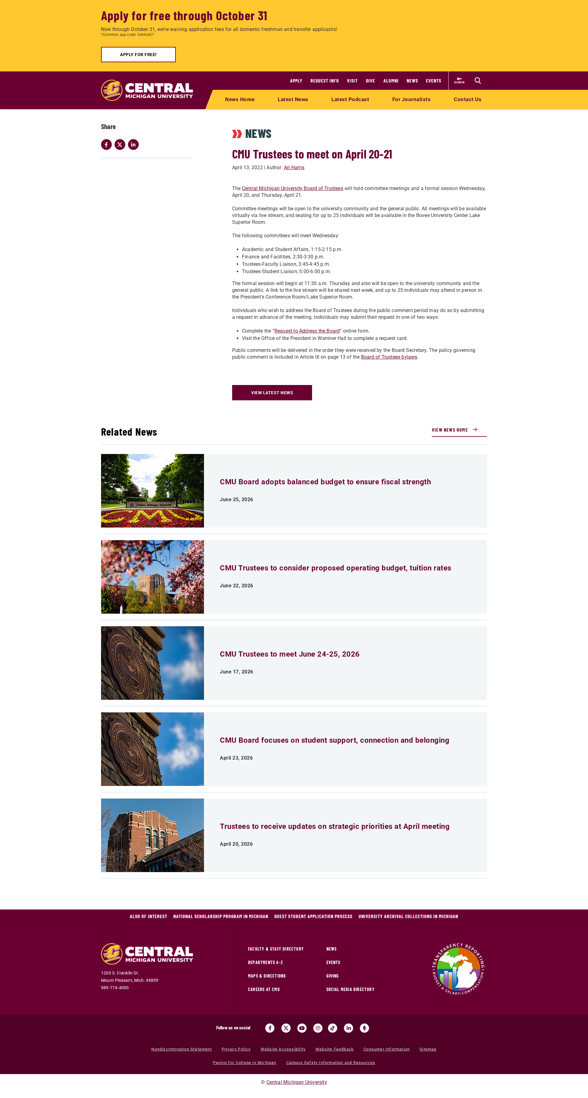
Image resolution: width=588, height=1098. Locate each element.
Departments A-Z (265, 962)
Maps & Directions (267, 975)
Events (433, 80)
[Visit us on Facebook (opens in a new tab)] (270, 1028)
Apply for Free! (138, 54)
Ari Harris (294, 167)
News (412, 80)
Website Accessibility (283, 1049)
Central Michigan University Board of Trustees (292, 188)
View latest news (272, 392)
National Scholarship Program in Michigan (220, 916)
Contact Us (467, 99)
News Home (240, 99)
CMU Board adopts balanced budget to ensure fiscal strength (325, 482)
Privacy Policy (236, 1049)
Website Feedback (334, 1049)
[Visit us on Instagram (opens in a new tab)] (318, 1028)
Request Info (325, 80)
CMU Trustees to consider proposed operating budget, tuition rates (335, 568)
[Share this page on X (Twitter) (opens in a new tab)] (121, 144)
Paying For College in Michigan (245, 1062)
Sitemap (428, 1049)
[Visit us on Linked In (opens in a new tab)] (348, 1028)
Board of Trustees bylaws (389, 357)
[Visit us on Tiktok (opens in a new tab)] (332, 1028)
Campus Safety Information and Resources (330, 1062)
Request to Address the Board (307, 331)
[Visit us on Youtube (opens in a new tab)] (302, 1028)
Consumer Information (387, 1049)
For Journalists (411, 99)
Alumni (391, 80)
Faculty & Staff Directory (276, 948)
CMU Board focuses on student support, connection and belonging (334, 740)
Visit (352, 80)
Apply (296, 80)
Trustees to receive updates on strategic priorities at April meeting (335, 826)
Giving (332, 975)
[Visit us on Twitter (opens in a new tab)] (286, 1028)
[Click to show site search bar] (478, 80)
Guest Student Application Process (313, 916)
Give (370, 80)
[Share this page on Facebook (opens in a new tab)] (108, 144)
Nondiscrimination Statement (181, 1049)
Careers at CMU (264, 989)
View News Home (450, 430)
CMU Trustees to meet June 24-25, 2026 (290, 654)
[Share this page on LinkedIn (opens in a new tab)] (134, 144)
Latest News (293, 99)
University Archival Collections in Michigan (408, 916)
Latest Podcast (350, 99)
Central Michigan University (296, 1082)
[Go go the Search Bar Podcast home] (364, 1028)
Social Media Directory (350, 989)
